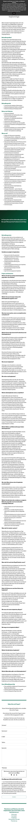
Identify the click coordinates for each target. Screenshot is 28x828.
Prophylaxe (14, 817)
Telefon (3, 742)
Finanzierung (14, 821)
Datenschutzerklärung (15, 11)
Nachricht (4, 748)
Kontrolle (13, 816)
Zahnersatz (14, 814)
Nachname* (4, 731)
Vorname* (4, 725)
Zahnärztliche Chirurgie (14, 819)
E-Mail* (3, 736)
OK (14, 13)
